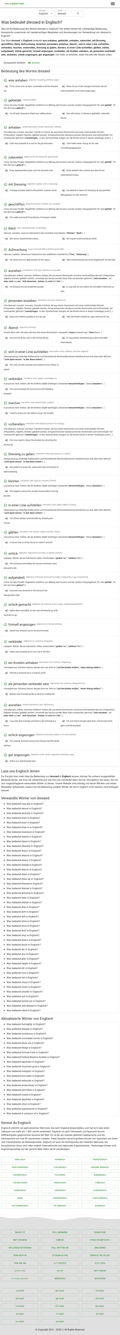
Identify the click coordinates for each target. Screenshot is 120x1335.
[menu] (112, 3)
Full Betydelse (60, 1248)
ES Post (20, 1298)
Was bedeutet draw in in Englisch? (25, 827)
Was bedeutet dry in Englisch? (22, 949)
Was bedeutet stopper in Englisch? (25, 1029)
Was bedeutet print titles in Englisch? (26, 1090)
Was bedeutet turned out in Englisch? (26, 1001)
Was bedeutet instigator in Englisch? (26, 1071)
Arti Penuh (100, 1271)
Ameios (60, 1240)
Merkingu (60, 1278)
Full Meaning (60, 1232)
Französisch (100, 1159)
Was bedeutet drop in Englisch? (23, 935)
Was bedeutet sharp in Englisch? (24, 982)
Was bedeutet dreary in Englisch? (24, 860)
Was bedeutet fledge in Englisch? (24, 1047)
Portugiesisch (20, 1167)
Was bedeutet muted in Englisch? (24, 1094)
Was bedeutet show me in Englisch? (25, 1043)
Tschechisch (20, 1182)
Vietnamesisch (20, 1206)
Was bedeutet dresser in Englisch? (24, 888)
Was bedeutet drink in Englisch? (23, 921)
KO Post (60, 1291)
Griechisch (60, 1182)
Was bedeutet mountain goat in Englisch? (28, 1066)
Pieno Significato (100, 1240)
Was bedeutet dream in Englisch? (24, 850)
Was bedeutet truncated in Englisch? (26, 1076)
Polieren (60, 1175)
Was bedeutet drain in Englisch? (23, 818)
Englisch (20, 1159)
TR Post (100, 1291)
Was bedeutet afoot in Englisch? (24, 1104)
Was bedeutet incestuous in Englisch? (26, 1033)
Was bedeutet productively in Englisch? (27, 1085)
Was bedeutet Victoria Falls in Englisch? (28, 1052)
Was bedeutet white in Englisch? (24, 1010)
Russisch (100, 1206)
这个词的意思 (60, 1263)
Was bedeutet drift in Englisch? (23, 911)
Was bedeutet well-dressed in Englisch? (27, 1005)
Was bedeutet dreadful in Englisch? (25, 846)
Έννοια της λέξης (100, 1255)
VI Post (20, 1314)
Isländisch (60, 1206)
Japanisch (60, 1190)
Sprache (42, 11)
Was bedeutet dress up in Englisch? (25, 879)
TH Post (20, 1306)
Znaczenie (100, 1248)
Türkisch (100, 1182)
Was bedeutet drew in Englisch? (23, 897)
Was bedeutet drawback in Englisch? (26, 832)
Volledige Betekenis (20, 1248)
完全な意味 (100, 1263)
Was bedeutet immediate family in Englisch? (30, 1038)
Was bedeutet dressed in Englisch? (25, 883)
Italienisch (60, 1167)
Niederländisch (100, 1167)
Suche (60, 11)
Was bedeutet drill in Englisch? (23, 916)
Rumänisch (100, 1175)
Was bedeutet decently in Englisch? (25, 813)
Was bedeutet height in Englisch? (24, 963)
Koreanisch (100, 1190)
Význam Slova (60, 1255)
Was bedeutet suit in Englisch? (23, 996)
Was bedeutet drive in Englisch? (23, 926)
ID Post (100, 1314)
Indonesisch (60, 1198)
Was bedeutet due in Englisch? (23, 954)
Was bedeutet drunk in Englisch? (24, 944)
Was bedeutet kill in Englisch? (22, 968)
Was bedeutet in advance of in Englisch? (28, 1113)
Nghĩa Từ (20, 1232)
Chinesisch (20, 1190)
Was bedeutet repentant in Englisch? (26, 1061)
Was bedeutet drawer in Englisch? (24, 836)
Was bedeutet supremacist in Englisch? (27, 1108)
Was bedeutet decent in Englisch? (24, 808)
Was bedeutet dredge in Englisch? (24, 864)
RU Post (100, 1306)
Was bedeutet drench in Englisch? (24, 869)
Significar (100, 1232)
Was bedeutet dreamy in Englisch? (25, 855)
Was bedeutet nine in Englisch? (23, 972)
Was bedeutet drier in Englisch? (23, 907)
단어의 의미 (19, 1271)
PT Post (60, 1306)
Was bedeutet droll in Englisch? (23, 930)
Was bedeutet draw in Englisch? (23, 822)
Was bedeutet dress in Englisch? (24, 874)
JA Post (20, 1291)
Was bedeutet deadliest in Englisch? (25, 1099)
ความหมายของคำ (20, 1278)
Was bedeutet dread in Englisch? (24, 841)
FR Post (100, 1298)
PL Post (20, 1321)
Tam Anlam (20, 1263)
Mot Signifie (20, 1240)
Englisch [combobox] (43, 13)
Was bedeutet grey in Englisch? (23, 958)
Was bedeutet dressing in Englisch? (25, 893)
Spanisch (60, 1159)
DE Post (60, 1298)
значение (100, 1278)
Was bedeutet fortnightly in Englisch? (26, 1024)
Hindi (20, 1198)
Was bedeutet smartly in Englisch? (25, 991)
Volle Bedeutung (14, 3)
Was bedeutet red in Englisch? (22, 977)
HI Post (60, 1321)
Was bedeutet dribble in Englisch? (24, 902)
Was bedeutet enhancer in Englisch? (25, 1080)
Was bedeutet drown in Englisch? (24, 940)
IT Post (60, 1314)
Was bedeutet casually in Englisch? (25, 803)
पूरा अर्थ (60, 1271)
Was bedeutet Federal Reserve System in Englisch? (33, 1057)
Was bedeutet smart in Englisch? (24, 987)
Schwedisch (20, 1175)
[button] (60, 804)
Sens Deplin (19, 1255)
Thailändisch (100, 1198)
